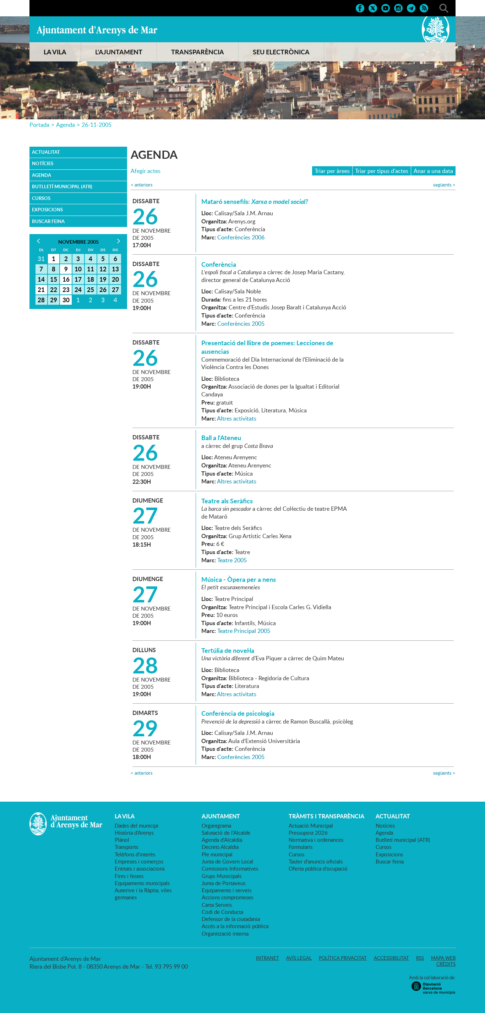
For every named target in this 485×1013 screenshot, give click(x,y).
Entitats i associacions (140, 868)
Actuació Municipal (311, 825)
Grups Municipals (221, 875)
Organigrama (216, 825)
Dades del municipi (136, 825)
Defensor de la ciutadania (231, 918)
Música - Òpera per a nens (238, 579)
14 (41, 279)
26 (103, 289)
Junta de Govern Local (227, 861)
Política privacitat (343, 958)
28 (41, 300)
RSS (420, 958)
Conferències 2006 (241, 237)
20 (115, 279)
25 (90, 289)
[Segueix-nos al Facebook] (360, 7)
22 (53, 289)
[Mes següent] (118, 241)
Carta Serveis (217, 904)
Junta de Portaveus (223, 883)
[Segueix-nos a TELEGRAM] (411, 7)
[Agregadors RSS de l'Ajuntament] (424, 7)
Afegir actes (145, 171)
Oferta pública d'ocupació (318, 868)
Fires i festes (129, 875)
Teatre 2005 (232, 560)
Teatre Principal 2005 (243, 631)
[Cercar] (443, 7)
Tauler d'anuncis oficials (316, 861)
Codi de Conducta (222, 911)
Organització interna (225, 933)
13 (115, 269)
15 (53, 279)
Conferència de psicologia (237, 713)
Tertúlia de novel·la (227, 650)
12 (103, 269)
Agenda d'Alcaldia (222, 839)
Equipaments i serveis (226, 890)
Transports (126, 846)
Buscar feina (48, 221)
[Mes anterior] (38, 241)
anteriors (142, 185)
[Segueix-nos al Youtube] (385, 7)
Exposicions (47, 209)
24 (78, 289)
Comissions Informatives (230, 868)
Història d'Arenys (134, 832)
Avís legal (299, 958)
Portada (39, 125)
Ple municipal (217, 854)
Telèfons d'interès (135, 854)
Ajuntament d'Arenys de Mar (97, 30)
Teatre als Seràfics (227, 500)
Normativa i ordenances (316, 839)
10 (78, 269)
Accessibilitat (391, 958)
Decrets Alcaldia (220, 846)
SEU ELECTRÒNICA (281, 51)
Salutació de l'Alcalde (226, 832)
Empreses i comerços (139, 861)
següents (444, 185)
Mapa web (443, 958)
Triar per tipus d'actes (381, 171)
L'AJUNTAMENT (118, 51)
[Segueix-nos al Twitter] (372, 7)
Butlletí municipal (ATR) (62, 186)
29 (53, 300)
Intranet (267, 958)
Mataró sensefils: (254, 201)
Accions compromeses (227, 897)
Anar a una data (433, 171)
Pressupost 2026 (308, 832)
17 (78, 279)
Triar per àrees (332, 171)
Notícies (42, 163)
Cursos (41, 198)
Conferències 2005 (241, 323)
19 (103, 279)
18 (90, 279)
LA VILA (55, 51)
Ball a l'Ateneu (221, 437)
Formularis (300, 846)
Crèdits (446, 964)
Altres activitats (236, 418)
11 (90, 269)
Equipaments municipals (142, 883)
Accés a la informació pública (235, 926)
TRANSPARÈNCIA (197, 51)
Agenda (65, 125)
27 (115, 289)
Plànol (122, 839)
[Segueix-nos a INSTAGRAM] (398, 7)
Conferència (218, 264)
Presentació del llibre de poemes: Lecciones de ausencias (267, 347)
